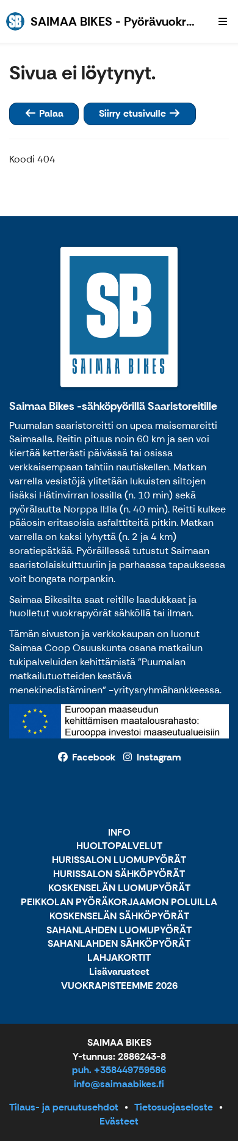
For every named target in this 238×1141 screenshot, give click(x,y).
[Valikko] (222, 21)
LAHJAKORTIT (119, 958)
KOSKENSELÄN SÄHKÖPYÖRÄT (119, 916)
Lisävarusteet (119, 972)
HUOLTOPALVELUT (119, 846)
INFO (119, 833)
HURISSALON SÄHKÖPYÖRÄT (119, 874)
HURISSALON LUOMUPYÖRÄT (119, 860)
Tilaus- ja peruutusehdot (63, 1107)
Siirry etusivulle (133, 113)
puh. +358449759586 (119, 1069)
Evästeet (119, 1121)
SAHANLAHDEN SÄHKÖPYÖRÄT (119, 944)
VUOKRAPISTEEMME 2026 (119, 986)
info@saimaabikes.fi (119, 1083)
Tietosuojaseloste (173, 1107)
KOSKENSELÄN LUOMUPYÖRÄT (119, 888)
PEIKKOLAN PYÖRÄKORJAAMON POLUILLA (119, 902)
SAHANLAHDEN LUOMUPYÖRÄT (119, 930)
